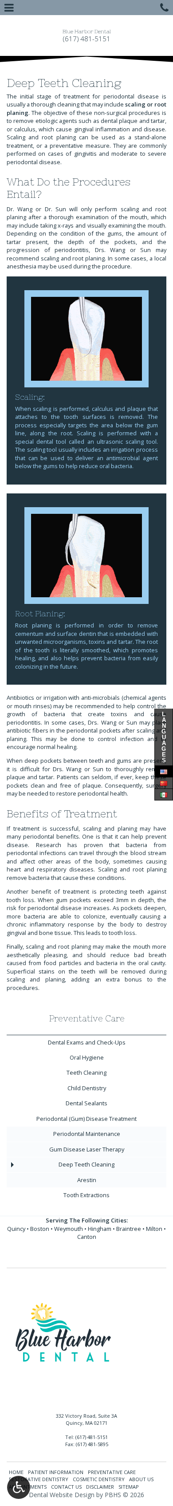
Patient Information (55, 1472)
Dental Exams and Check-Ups (87, 1042)
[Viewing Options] (19, 1487)
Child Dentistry (86, 1088)
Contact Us (66, 1486)
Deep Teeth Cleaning (86, 1164)
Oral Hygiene (87, 1057)
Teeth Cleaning (86, 1072)
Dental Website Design (61, 1494)
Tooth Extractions (86, 1195)
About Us (141, 1479)
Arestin (86, 1180)
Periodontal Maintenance (86, 1134)
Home (16, 1472)
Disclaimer (100, 1486)
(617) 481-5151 (86, 38)
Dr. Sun (55, 209)
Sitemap (128, 1486)
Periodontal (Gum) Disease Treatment (86, 1119)
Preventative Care (87, 1018)
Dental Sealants (86, 1103)
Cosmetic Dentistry (99, 1479)
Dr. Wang (19, 209)
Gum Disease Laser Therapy (86, 1149)
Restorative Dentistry (38, 1479)
